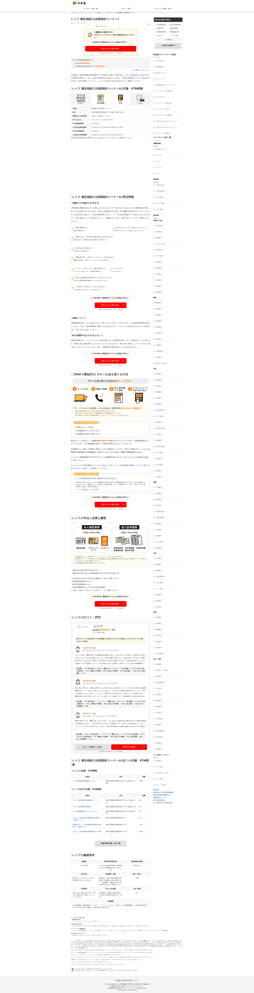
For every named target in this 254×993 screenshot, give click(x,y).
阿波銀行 (158, 641)
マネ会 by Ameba (81, 952)
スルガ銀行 (159, 452)
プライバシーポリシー (137, 986)
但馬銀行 (158, 524)
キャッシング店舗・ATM (162, 9)
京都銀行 (158, 493)
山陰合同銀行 (160, 576)
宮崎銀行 (158, 725)
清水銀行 (158, 459)
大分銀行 (158, 713)
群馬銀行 (158, 327)
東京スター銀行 (160, 363)
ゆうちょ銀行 (160, 203)
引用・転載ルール (122, 986)
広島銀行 (158, 595)
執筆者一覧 (139, 984)
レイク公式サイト (96, 590)
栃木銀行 (158, 339)
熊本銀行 (158, 700)
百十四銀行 (159, 654)
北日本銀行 (159, 250)
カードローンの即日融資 (163, 91)
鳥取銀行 (158, 570)
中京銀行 (158, 477)
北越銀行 (158, 380)
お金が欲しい (131, 926)
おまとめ (160, 35)
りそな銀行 (159, 209)
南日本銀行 (159, 737)
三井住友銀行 (160, 191)
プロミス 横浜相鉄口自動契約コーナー (85, 800)
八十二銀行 (159, 416)
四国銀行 (158, 617)
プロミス (158, 167)
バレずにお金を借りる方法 (79, 926)
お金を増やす (114, 926)
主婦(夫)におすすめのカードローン (81, 935)
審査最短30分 (175, 32)
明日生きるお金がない (104, 926)
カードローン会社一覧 (90, 9)
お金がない (146, 926)
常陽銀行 (158, 309)
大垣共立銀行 (160, 428)
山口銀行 (158, 607)
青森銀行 (158, 238)
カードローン (81, 12)
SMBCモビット (160, 149)
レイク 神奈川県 (97, 12)
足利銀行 (158, 333)
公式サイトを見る (129, 747)
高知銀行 (158, 623)
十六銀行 (158, 434)
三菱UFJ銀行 (160, 185)
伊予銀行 (158, 635)
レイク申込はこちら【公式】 (88, 490)
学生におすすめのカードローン (166, 127)
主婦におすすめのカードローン (166, 121)
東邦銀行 (158, 292)
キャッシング (160, 79)
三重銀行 (158, 487)
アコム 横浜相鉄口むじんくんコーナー (85, 811)
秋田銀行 (158, 262)
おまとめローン (160, 97)
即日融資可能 (161, 25)
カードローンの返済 (162, 109)
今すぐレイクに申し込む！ (110, 49)
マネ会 (73, 12)
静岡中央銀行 (160, 446)
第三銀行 (158, 505)
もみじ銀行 (159, 583)
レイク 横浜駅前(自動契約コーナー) (84, 781)
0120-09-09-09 (107, 120)
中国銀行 (158, 558)
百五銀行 (158, 499)
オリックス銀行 (160, 785)
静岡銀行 (158, 440)
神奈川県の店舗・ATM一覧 (110, 843)
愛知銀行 (158, 471)
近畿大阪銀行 (160, 517)
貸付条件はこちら (83, 947)
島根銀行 (158, 564)
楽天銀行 (158, 761)
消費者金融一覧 (76, 919)
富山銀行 (158, 386)
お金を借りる (160, 61)
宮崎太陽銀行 (160, 731)
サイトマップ (132, 988)
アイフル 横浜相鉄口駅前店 (82, 807)
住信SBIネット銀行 (162, 773)
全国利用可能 (161, 32)
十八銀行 (158, 688)
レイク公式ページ (113, 138)
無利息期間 (174, 28)
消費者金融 (159, 67)
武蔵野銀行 (159, 351)
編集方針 (147, 984)
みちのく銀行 (160, 244)
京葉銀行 (158, 345)
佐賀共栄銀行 (160, 682)
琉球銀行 (158, 749)
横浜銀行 (158, 303)
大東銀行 (158, 280)
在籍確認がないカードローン (165, 85)
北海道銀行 (159, 226)
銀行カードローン (161, 73)
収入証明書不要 (175, 25)
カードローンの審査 (162, 133)
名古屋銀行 (159, 465)
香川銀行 (158, 648)
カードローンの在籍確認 (163, 115)
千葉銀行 (158, 357)
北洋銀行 (158, 232)
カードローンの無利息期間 (79, 930)
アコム (157, 161)
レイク (89, 12)
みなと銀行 (159, 542)
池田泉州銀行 (160, 511)
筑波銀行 (158, 315)
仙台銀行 (158, 268)
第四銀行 (158, 374)
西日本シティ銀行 (161, 670)
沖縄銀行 (158, 743)
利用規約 (113, 986)
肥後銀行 (158, 706)
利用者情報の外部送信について (117, 988)
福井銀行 (158, 404)
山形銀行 (158, 274)
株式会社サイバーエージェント (109, 970)
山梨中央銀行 (160, 410)
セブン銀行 (159, 767)
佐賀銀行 (158, 676)
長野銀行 (158, 422)
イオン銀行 (159, 779)
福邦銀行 (158, 536)
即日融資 (139, 930)
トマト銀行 (159, 589)
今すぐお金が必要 (92, 926)
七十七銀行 (159, 256)
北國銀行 (158, 392)
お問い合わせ (142, 988)
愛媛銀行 (158, 629)
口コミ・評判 (126, 9)
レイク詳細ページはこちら (140, 70)
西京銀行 (158, 601)
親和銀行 (158, 694)
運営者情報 (123, 984)
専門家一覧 (131, 984)
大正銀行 (158, 530)
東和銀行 (158, 321)
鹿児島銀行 (159, 719)
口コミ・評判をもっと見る (92, 747)
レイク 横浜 (107, 12)
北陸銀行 (158, 398)
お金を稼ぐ (139, 926)
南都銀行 (158, 548)
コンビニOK (174, 35)
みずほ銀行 (159, 197)
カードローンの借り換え (163, 103)
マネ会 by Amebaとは (111, 984)
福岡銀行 (158, 664)
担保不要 (160, 28)
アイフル (158, 155)
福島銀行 (158, 286)
